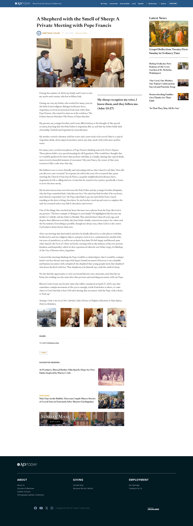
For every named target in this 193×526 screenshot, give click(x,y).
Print (44, 353)
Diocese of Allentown (25, 488)
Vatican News (125, 4)
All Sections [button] (153, 4)
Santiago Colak (51, 33)
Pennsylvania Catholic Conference (30, 495)
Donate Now (78, 485)
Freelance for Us (135, 488)
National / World (81, 33)
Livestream (114, 4)
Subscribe (173, 3)
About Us (21, 485)
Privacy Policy (84, 508)
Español (141, 4)
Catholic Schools (23, 491)
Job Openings (134, 485)
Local (134, 4)
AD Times (104, 4)
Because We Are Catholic (83, 488)
